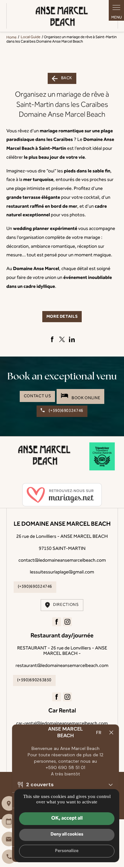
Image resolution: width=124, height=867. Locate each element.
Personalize (67, 851)
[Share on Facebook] (52, 339)
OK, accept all (67, 818)
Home (11, 37)
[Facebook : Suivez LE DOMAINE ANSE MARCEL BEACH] (56, 621)
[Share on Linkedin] (71, 339)
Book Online (80, 396)
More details (62, 317)
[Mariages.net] (62, 495)
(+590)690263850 (34, 680)
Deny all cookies (67, 834)
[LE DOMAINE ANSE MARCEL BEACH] (62, 16)
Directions (66, 605)
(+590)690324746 (65, 411)
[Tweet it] (62, 339)
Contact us (37, 396)
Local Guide (31, 37)
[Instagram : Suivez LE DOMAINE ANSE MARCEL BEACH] (67, 621)
